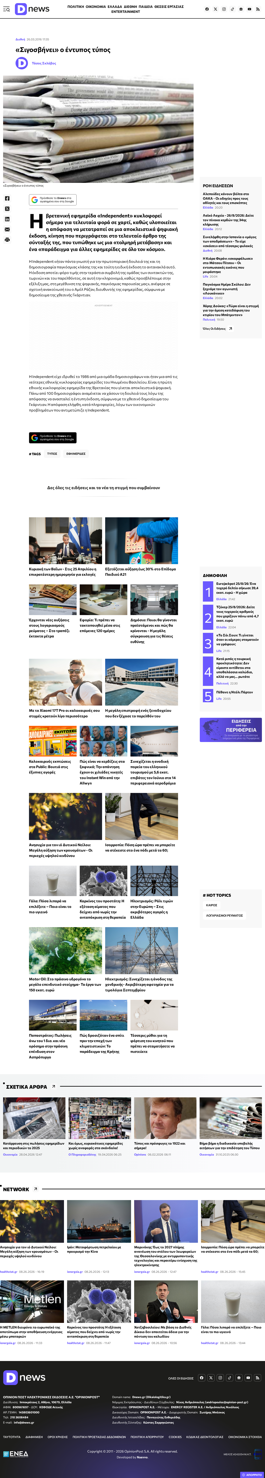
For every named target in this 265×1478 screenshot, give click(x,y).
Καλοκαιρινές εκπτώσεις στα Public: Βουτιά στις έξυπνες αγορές (50, 767)
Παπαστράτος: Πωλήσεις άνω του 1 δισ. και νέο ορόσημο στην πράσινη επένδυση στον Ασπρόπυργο (50, 1046)
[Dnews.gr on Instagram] (224, 9)
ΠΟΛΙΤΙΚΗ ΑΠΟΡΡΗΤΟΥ (147, 1437)
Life (205, 276)
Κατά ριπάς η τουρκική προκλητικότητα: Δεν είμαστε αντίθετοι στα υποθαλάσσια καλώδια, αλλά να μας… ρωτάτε (234, 667)
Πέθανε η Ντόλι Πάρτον (234, 692)
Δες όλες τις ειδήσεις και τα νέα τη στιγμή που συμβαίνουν (103, 487)
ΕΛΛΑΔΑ (115, 6)
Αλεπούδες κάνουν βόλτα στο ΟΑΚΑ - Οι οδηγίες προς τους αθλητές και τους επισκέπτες (226, 198)
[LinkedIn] (7, 219)
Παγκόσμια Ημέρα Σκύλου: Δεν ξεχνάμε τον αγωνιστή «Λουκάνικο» (227, 288)
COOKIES (175, 1437)
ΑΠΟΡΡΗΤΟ (254, 1475)
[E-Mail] (7, 229)
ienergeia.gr (75, 1271)
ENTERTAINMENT (125, 11)
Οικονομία (10, 1154)
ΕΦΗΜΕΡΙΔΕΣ (76, 453)
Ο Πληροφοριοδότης (82, 1154)
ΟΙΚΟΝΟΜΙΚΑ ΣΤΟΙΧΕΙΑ (245, 1437)
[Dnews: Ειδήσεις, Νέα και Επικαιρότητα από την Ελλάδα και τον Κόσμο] (32, 9)
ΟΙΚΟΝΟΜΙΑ (96, 6)
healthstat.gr (8, 1271)
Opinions (140, 1154)
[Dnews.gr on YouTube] (249, 9)
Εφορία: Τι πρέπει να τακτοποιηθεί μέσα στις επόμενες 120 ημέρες (100, 625)
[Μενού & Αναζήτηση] (6, 9)
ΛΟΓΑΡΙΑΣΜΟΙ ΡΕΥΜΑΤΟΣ (224, 915)
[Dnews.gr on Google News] (241, 9)
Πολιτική (209, 319)
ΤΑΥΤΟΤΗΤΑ (11, 1437)
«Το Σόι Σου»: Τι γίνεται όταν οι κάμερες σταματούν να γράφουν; (237, 639)
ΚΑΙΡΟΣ (211, 905)
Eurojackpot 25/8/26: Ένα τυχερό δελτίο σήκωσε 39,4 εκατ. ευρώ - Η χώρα (237, 588)
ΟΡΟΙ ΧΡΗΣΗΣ (58, 1437)
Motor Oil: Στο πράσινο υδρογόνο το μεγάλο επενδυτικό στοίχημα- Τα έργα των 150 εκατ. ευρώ (65, 984)
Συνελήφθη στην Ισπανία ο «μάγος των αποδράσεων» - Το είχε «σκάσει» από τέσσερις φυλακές (230, 241)
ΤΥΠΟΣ (52, 453)
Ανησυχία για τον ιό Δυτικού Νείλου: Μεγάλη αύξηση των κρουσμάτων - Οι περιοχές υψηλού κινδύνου (61, 850)
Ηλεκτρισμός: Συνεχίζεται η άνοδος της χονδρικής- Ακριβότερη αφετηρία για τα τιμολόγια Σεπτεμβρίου (139, 984)
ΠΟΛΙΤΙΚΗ (75, 6)
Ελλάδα (208, 207)
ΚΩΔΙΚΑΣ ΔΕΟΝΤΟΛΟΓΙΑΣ (204, 1437)
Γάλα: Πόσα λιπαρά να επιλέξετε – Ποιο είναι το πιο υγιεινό (50, 906)
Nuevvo (142, 1457)
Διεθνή (20, 39)
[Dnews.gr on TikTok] (232, 9)
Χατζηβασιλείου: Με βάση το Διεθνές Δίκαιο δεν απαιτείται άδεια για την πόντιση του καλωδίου (163, 1331)
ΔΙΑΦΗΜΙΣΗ (34, 1437)
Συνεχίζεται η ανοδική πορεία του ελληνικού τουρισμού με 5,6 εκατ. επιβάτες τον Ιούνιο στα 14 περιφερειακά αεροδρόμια (153, 772)
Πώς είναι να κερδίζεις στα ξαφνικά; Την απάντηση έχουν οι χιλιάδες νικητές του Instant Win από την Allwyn (102, 772)
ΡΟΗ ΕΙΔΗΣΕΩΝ (218, 185)
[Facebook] (7, 198)
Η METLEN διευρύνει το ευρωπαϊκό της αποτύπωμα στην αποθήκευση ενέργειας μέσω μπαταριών (31, 1331)
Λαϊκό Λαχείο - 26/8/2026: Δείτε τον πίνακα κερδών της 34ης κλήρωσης (228, 219)
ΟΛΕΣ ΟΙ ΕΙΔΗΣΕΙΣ (181, 1378)
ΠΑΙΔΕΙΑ (146, 6)
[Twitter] (7, 209)
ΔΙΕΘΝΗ (130, 6)
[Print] (7, 240)
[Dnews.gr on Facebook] (207, 9)
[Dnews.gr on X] (215, 9)
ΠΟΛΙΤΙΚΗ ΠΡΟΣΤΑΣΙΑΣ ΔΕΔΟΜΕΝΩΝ (99, 1437)
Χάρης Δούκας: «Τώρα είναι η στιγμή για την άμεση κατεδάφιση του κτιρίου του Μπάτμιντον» (231, 310)
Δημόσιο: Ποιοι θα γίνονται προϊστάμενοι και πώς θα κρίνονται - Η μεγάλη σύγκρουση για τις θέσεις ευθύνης (153, 631)
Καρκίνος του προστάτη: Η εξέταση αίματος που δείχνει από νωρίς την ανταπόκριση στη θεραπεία (94, 1331)
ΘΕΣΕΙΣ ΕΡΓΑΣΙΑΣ (169, 6)
